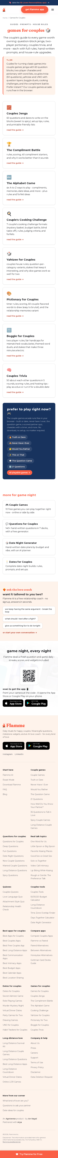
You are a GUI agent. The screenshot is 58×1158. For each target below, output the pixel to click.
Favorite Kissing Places (41, 851)
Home (5, 18)
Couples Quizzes (10, 892)
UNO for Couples (11, 1025)
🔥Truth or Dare (17, 437)
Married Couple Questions (15, 865)
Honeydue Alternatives (41, 955)
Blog (5, 794)
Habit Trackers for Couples (15, 1030)
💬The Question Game (20, 461)
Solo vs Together (38, 861)
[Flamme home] (4, 10)
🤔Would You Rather (19, 449)
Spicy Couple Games (40, 820)
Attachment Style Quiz (13, 901)
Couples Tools (37, 892)
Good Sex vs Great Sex (41, 856)
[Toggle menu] (52, 9)
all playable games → (19, 472)
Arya (19, 1122)
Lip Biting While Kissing (42, 870)
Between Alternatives (41, 950)
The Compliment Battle (42, 1001)
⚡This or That (16, 455)
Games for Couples (40, 991)
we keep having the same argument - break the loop (28, 610)
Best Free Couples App (13, 945)
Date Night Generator (41, 922)
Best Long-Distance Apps (15, 950)
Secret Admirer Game (13, 996)
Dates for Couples (11, 991)
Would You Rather (39, 789)
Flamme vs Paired (39, 941)
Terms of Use (37, 1062)
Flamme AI (8, 775)
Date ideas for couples (13, 1110)
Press (33, 1048)
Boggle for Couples (40, 1025)
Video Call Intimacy (40, 865)
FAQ (5, 789)
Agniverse (11, 1119)
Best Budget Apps (11, 968)
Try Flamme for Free (30, 1154)
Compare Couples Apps (42, 936)
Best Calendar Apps (12, 973)
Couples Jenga (38, 996)
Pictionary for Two (39, 1020)
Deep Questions (10, 846)
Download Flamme (12, 784)
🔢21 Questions (17, 466)
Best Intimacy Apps (12, 963)
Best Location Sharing (13, 978)
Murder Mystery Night (13, 1005)
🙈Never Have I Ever (19, 443)
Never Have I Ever (39, 784)
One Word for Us (38, 841)
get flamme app (34, 9)
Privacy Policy (37, 1067)
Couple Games (38, 775)
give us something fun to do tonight (22, 626)
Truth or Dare (37, 780)
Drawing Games (10, 1020)
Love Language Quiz (13, 897)
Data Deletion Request (41, 1077)
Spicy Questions (10, 875)
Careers (34, 1053)
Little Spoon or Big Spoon (43, 846)
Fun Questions (9, 851)
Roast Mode (8, 780)
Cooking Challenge (39, 1010)
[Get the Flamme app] (29, 676)
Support (34, 1057)
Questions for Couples (13, 841)
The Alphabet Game (40, 1005)
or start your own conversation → (20, 632)
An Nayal (32, 1119)
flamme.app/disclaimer (12, 1142)
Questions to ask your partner (17, 1105)
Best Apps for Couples (13, 936)
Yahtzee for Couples (40, 1015)
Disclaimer (35, 1072)
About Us (35, 1043)
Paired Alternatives (39, 945)
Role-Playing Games (12, 1001)
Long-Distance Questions (15, 870)
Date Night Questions (13, 856)
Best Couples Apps (12, 941)
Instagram (8, 754)
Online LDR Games (12, 1082)
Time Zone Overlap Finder (43, 913)
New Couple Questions (13, 861)
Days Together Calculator (42, 917)
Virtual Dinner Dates (12, 1010)
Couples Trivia (37, 1030)
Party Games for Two (13, 1015)
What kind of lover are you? (16, 1101)
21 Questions (37, 799)
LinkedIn (19, 754)
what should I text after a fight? (20, 619)
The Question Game (40, 794)
